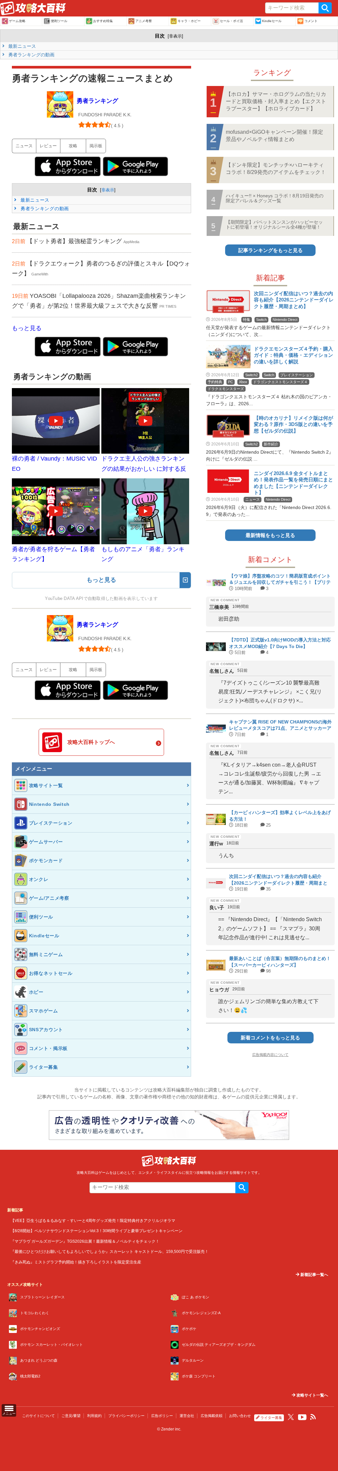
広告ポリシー (162, 1416)
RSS (313, 1417)
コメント (311, 21)
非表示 (175, 36)
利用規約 (94, 1416)
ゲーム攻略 (17, 21)
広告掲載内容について (270, 1055)
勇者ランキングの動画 (30, 54)
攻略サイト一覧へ (311, 1395)
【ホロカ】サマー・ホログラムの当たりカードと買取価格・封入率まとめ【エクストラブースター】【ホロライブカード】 (276, 101)
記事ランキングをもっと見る (270, 250)
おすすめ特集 (103, 21)
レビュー (48, 145)
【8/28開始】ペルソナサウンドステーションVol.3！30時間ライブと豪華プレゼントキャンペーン (97, 1231)
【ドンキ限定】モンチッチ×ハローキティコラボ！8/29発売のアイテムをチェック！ (276, 168)
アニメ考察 (143, 21)
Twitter (290, 1417)
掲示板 (95, 145)
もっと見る (27, 328)
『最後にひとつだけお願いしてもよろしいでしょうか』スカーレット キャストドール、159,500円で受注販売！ (110, 1251)
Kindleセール (272, 21)
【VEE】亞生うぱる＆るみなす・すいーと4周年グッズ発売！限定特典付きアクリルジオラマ (93, 1220)
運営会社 (187, 1416)
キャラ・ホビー (189, 21)
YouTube (302, 1417)
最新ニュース (21, 46)
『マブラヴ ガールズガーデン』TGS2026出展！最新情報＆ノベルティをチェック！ (85, 1241)
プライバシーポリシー (126, 1416)
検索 (325, 8)
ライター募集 (271, 1418)
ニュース (24, 145)
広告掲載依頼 (211, 1416)
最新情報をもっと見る (270, 535)
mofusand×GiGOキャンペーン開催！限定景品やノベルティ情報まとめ (274, 135)
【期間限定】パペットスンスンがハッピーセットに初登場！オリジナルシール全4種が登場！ (274, 224)
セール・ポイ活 (231, 21)
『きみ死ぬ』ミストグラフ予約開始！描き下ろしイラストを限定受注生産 (76, 1262)
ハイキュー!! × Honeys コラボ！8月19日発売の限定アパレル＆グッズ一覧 (274, 198)
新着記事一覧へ (313, 1274)
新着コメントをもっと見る (270, 1037)
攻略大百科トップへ (91, 742)
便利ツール (59, 21)
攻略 (73, 145)
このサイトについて (38, 1416)
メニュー (9, 1413)
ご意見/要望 (71, 1416)
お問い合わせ (240, 1416)
